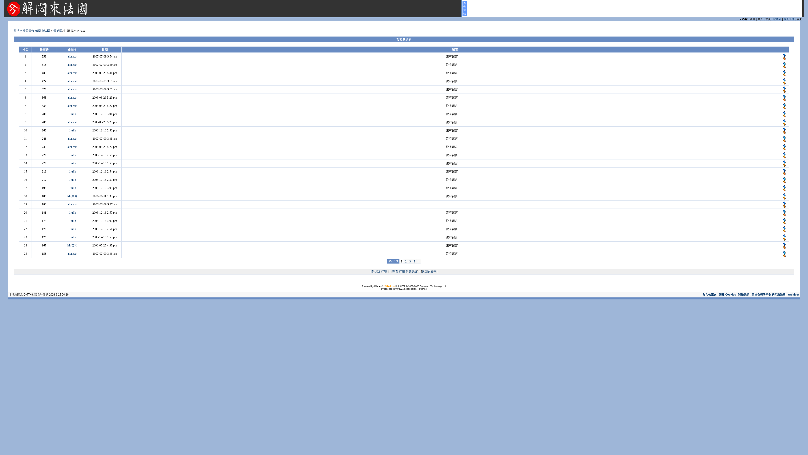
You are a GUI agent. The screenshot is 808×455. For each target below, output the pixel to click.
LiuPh (72, 114)
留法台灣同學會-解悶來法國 (32, 30)
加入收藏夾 (709, 294)
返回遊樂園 (429, 271)
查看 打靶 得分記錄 (404, 271)
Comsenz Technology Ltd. (433, 286)
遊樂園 (777, 19)
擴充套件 (789, 19)
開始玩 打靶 (379, 271)
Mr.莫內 (72, 196)
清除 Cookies (727, 294)
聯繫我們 (743, 294)
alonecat (72, 56)
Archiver (793, 294)
